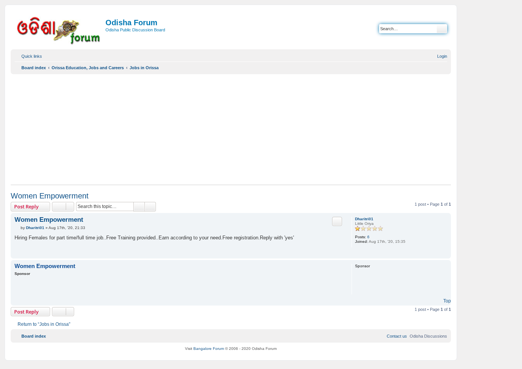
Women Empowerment (50, 196)
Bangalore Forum (208, 348)
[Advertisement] (231, 129)
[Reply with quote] (337, 221)
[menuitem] (438, 56)
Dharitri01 (364, 219)
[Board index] (59, 29)
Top (447, 301)
